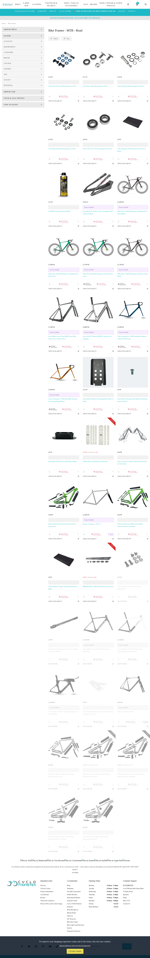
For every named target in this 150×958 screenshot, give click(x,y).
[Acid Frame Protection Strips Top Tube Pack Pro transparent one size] (98, 685)
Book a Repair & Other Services (111, 4)
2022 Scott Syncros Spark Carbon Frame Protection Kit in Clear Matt (61, 838)
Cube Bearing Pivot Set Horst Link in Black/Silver (129, 588)
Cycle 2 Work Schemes (74, 904)
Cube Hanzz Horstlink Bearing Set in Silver (62, 149)
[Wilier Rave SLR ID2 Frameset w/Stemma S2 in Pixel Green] (63, 247)
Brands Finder (71, 913)
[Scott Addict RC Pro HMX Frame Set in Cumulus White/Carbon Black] (132, 622)
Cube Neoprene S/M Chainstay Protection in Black (131, 150)
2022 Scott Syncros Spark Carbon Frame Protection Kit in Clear (95, 838)
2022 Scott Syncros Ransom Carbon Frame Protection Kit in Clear (96, 775)
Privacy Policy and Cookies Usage (51, 904)
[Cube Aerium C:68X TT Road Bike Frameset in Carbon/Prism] (63, 685)
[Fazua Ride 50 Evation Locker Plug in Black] (63, 434)
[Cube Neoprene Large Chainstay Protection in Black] (63, 560)
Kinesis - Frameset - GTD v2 (92, 524)
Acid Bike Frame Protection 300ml (59, 211)
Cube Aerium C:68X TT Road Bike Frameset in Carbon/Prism (63, 713)
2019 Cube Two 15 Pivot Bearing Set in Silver (97, 149)
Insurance (70, 907)
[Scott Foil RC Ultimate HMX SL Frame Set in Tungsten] (98, 309)
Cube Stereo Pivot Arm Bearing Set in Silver (62, 86)
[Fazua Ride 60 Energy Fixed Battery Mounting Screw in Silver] (132, 372)
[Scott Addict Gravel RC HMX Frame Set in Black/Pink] (98, 622)
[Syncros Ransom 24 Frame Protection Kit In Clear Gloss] (63, 497)
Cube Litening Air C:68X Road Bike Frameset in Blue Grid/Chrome (132, 337)
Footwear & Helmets (51, 4)
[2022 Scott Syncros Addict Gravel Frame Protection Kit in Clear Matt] (132, 497)
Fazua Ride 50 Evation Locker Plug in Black (62, 461)
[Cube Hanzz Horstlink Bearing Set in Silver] (63, 122)
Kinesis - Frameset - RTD (125, 712)
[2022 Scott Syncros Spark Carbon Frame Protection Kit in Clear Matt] (63, 810)
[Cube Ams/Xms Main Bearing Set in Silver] (132, 59)
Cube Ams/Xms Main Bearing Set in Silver (130, 86)
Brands (93, 4)
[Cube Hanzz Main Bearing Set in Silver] (98, 59)
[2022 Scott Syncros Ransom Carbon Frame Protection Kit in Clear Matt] (132, 747)
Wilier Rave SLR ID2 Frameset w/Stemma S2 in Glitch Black (132, 212)
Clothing (36, 4)
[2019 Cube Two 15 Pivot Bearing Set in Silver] (98, 122)
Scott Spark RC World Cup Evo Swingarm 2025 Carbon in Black (98, 212)
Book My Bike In (72, 910)
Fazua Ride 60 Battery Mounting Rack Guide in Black (98, 400)
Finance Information (46, 891)
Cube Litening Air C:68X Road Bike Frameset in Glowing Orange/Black (63, 400)
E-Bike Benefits (72, 894)
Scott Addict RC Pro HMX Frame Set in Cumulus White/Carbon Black (129, 650)
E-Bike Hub (26, 4)
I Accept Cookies (75, 951)
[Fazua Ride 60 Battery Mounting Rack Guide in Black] (98, 372)
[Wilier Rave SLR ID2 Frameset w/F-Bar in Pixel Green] (98, 247)
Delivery (43, 885)
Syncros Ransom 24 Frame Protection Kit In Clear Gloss (62, 525)
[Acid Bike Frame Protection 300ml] (63, 184)
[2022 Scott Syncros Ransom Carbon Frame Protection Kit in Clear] (98, 747)
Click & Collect (45, 888)
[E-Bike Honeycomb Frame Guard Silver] (98, 434)
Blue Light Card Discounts (75, 925)
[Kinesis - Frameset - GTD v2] (98, 497)
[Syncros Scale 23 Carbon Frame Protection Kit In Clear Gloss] (132, 434)
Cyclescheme (44, 894)
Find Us (69, 928)
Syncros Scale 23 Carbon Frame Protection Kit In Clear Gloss (132, 463)
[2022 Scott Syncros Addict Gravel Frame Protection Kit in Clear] (63, 747)
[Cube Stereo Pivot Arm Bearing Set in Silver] (63, 59)
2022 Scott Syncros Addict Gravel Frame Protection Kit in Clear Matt (130, 525)
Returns (42, 897)
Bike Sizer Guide (72, 922)
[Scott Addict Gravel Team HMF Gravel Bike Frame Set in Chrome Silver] (63, 309)
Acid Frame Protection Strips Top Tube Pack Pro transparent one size (98, 713)
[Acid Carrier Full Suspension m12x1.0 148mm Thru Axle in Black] (63, 622)
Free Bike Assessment (74, 891)
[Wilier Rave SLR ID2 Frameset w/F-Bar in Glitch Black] (132, 247)
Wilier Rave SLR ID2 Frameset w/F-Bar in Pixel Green (98, 275)
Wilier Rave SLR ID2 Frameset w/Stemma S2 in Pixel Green (63, 275)
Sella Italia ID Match (73, 897)
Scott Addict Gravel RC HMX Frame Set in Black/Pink (96, 650)
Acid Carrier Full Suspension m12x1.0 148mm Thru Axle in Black (63, 650)
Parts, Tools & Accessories (71, 4)
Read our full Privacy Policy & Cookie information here (75, 945)
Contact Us (126, 904)
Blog (68, 885)
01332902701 (128, 885)
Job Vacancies (71, 919)
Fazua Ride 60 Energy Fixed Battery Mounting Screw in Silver (132, 400)
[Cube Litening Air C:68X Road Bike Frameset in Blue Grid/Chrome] (132, 309)
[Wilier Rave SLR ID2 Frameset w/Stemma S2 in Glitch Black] (132, 184)
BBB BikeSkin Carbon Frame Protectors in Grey (98, 586)
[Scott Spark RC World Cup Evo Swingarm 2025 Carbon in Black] (98, 184)
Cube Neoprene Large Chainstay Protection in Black (63, 588)
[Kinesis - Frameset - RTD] (132, 685)
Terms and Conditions (47, 901)
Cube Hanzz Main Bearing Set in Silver (95, 86)
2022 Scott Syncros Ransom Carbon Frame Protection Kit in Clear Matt (130, 775)
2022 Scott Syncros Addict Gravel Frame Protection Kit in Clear (61, 775)
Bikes (18, 4)
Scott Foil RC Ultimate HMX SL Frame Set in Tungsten (97, 337)
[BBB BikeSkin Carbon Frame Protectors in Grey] (98, 560)
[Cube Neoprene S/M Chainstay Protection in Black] (132, 122)
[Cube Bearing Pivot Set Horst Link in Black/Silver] (132, 560)
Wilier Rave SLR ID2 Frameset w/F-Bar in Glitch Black (132, 275)
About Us (70, 916)
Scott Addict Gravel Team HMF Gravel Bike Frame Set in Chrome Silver (62, 337)
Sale (85, 4)
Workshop (70, 888)
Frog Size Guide (72, 901)
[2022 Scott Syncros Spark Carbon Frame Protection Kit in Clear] (98, 810)
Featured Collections (73, 931)
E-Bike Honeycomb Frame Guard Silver (95, 461)
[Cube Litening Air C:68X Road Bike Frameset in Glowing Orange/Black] (63, 372)
